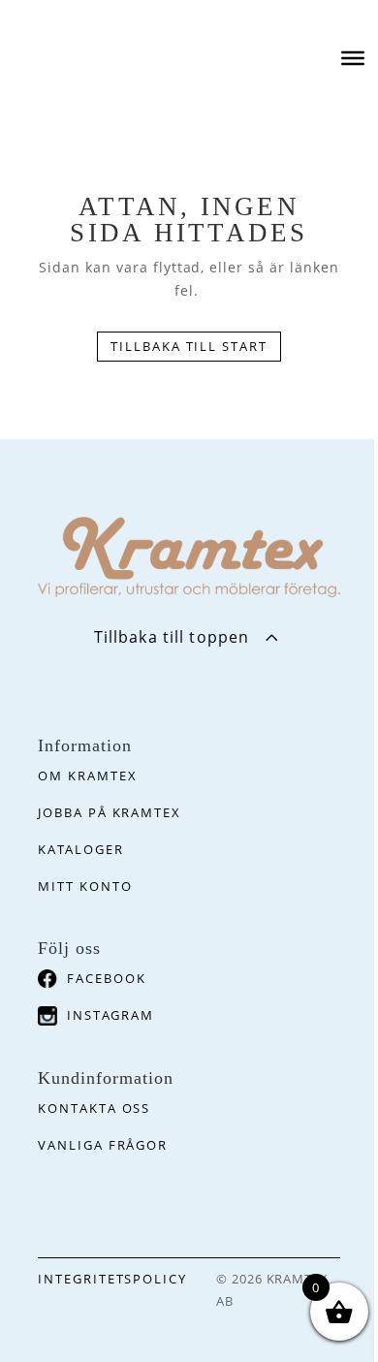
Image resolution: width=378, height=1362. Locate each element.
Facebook (106, 978)
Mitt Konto (85, 886)
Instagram (110, 1015)
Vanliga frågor (103, 1145)
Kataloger (81, 849)
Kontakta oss (94, 1108)
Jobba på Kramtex (109, 812)
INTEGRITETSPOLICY (112, 1278)
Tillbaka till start (189, 346)
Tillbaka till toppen (171, 637)
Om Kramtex (88, 775)
